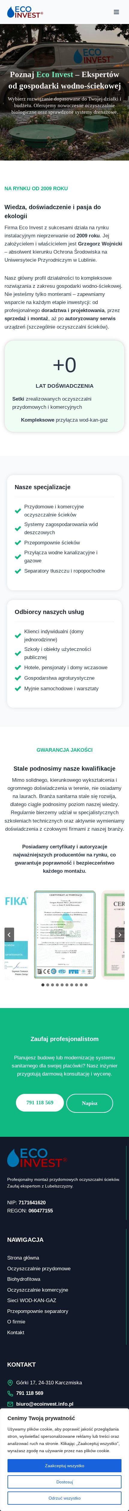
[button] (64, 935)
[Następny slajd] (119, 935)
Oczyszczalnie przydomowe (38, 1269)
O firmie (16, 1322)
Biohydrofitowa (23, 1279)
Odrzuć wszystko (65, 1498)
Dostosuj (64, 1481)
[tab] (42, 984)
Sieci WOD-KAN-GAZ (31, 1300)
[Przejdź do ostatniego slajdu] (9, 935)
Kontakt (15, 1332)
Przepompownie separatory (37, 1311)
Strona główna (23, 1258)
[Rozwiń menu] (116, 12)
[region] (64, 1459)
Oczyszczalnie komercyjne (37, 1290)
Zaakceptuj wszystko (64, 1465)
